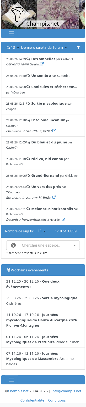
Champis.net (18, 390)
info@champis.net (66, 390)
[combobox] (43, 245)
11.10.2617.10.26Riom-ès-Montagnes (41, 320)
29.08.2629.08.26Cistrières (41, 300)
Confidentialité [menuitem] (32, 400)
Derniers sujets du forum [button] (42, 47)
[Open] (74, 245)
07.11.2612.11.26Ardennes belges (40, 358)
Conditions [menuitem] (57, 400)
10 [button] (13, 47)
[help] (13, 245)
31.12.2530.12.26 (32, 284)
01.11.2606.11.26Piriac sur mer (42, 339)
